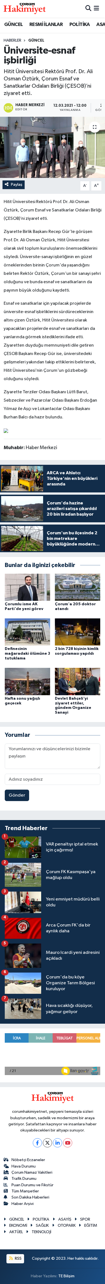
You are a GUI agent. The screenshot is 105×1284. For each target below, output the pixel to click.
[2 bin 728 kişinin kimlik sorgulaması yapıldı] (77, 632)
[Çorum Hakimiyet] (25, 8)
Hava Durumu (23, 1166)
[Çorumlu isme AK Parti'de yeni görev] (27, 587)
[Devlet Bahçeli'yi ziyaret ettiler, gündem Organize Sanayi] (77, 681)
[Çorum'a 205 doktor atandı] (77, 587)
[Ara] (88, 8)
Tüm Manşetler (25, 1191)
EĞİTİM (90, 1225)
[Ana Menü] (96, 8)
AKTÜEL (16, 1232)
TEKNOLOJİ (41, 1232)
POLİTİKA (79, 24)
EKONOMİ (18, 1225)
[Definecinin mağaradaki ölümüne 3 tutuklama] (27, 632)
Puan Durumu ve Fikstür (32, 1185)
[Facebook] (37, 1142)
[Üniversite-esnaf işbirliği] (52, 147)
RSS (18, 1258)
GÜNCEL (13, 24)
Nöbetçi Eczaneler (28, 1160)
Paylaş (16, 184)
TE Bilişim (66, 1276)
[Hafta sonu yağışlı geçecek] (27, 681)
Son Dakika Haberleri (30, 1197)
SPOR (85, 1219)
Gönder (17, 795)
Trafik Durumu (23, 1178)
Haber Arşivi (22, 1204)
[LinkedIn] (57, 1142)
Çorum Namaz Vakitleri (31, 1172)
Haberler (12, 40)
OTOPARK (67, 1225)
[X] (47, 1142)
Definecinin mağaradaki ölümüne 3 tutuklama (27, 653)
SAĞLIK (42, 1225)
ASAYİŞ (64, 1219)
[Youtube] (67, 1142)
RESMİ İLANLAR (46, 24)
